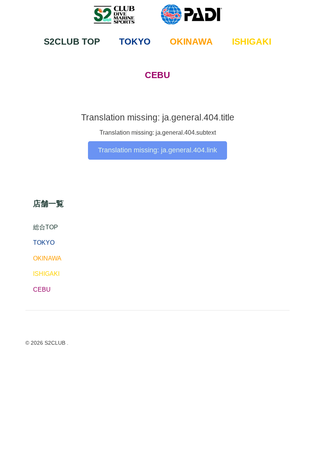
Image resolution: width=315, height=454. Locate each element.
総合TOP (45, 227)
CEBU (157, 75)
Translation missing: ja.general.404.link (157, 150)
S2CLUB (56, 343)
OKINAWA (191, 42)
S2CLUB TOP (72, 42)
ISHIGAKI (251, 42)
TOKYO (135, 42)
